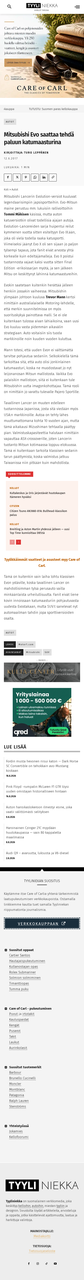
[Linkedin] (44, 177)
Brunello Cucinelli (22, 1078)
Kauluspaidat (19, 1019)
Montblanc (17, 1089)
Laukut (14, 1042)
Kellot (14, 488)
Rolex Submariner (22, 972)
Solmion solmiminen (25, 978)
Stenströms (17, 1106)
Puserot (15, 1031)
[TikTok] (46, 1263)
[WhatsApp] (35, 177)
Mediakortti (42, 1236)
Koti (6, 189)
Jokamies (16, 1131)
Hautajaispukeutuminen (27, 961)
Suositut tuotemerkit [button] (25, 1067)
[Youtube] (55, 1263)
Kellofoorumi (19, 1137)
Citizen (14, 506)
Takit (12, 1036)
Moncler (15, 1084)
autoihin (37, 1206)
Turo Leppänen (36, 152)
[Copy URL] (53, 177)
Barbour (15, 1072)
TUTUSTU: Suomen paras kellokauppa (48, 109)
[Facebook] (8, 177)
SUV (47, 652)
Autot (10, 122)
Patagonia (16, 1095)
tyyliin (60, 1206)
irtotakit (28, 1014)
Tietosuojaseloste (42, 1251)
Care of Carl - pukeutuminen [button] (30, 1009)
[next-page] (18, 542)
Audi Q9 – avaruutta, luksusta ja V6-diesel (37, 853)
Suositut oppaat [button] (21, 950)
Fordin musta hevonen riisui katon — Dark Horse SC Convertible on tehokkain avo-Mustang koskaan (42, 766)
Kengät (14, 1025)
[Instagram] (37, 1263)
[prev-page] (12, 542)
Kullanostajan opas (23, 967)
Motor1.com (26, 644)
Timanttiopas (19, 983)
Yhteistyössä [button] (19, 1126)
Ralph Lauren (19, 1101)
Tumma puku (19, 989)
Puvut (13, 1014)
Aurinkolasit (18, 1048)
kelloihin (24, 1206)
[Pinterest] (26, 177)
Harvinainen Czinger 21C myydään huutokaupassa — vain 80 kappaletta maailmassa (33, 832)
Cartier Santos (19, 955)
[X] (17, 177)
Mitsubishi (33, 652)
